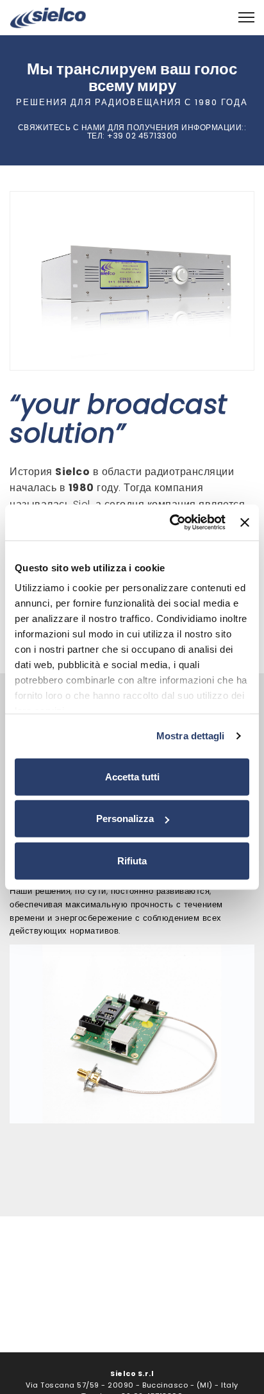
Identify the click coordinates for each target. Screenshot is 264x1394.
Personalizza (125, 818)
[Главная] (48, 17)
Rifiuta (132, 860)
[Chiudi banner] (244, 522)
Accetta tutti (132, 776)
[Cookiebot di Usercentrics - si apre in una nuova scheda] (171, 522)
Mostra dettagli (190, 735)
